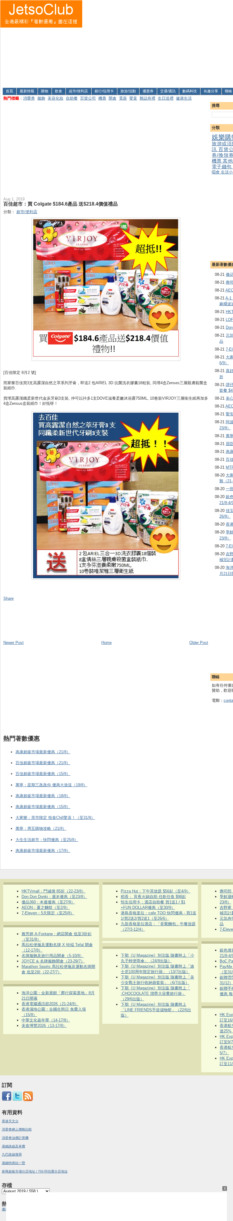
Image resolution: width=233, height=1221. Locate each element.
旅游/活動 (128, 91)
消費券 (29, 98)
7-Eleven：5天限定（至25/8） (48, 913)
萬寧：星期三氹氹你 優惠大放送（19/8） (51, 785)
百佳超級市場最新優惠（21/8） (42, 763)
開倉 (112, 98)
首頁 (9, 91)
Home (106, 642)
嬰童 (133, 98)
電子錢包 (222, 166)
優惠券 (148, 91)
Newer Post (13, 642)
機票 (102, 98)
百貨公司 (88, 98)
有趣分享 (211, 91)
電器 (123, 98)
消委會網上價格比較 (17, 1129)
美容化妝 (55, 98)
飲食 (58, 91)
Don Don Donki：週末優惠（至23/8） (54, 896)
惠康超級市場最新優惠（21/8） (42, 752)
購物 (44, 91)
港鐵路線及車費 (13, 1146)
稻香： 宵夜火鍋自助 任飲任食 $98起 (153, 896)
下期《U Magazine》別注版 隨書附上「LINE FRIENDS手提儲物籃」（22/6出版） (156, 1010)
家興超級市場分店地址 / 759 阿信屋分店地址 (35, 1171)
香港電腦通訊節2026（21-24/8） (50, 1004)
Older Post (198, 642)
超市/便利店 (78, 91)
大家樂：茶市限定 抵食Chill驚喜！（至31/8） (55, 817)
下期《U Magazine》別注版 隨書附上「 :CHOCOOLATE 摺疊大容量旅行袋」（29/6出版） (155, 993)
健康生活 (184, 98)
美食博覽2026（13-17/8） (44, 1025)
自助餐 (72, 98)
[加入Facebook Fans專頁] (7, 1100)
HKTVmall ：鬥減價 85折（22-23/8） (54, 891)
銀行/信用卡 (104, 91)
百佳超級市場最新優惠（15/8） (42, 773)
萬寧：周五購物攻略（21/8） (40, 828)
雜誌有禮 (147, 98)
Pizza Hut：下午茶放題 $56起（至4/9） (156, 891)
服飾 (41, 98)
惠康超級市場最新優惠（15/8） (42, 806)
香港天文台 (10, 1121)
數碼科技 (189, 91)
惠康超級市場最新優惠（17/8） (42, 850)
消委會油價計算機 (15, 1138)
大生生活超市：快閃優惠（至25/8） (46, 839)
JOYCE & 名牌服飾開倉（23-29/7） (53, 961)
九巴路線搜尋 (12, 1154)
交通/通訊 (168, 91)
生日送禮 (166, 98)
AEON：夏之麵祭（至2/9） (46, 907)
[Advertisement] (158, 42)
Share (8, 598)
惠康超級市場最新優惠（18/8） (42, 796)
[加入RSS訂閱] (28, 1100)
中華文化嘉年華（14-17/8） (46, 1020)
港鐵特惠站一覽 (13, 1163)
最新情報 (27, 91)
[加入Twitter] (17, 1100)
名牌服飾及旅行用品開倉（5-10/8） (53, 955)
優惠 (5, 1209)
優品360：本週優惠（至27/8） (48, 902)
